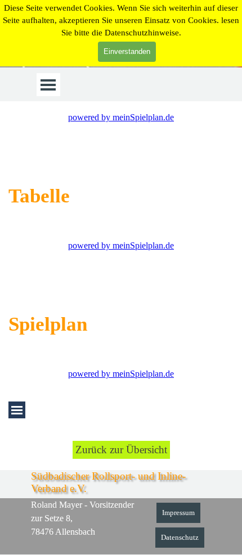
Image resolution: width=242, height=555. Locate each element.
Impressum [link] (178, 512)
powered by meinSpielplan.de (121, 117)
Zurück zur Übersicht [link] (121, 449)
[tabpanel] (121, 195)
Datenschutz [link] (180, 537)
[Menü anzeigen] (48, 84)
